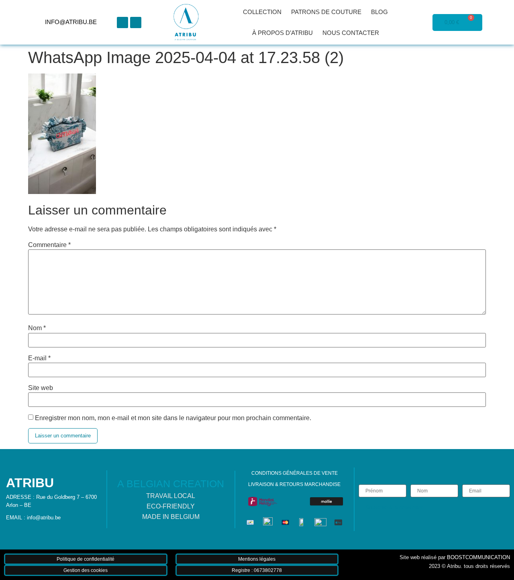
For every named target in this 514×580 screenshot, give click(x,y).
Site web (40, 388)
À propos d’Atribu (282, 32)
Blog (379, 11)
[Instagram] (135, 22)
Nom (37, 328)
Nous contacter (350, 32)
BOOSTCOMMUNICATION (478, 557)
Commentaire (49, 245)
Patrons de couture (326, 11)
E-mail (39, 358)
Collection (262, 11)
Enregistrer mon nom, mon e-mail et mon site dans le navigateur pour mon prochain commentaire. (173, 418)
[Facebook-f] (122, 22)
